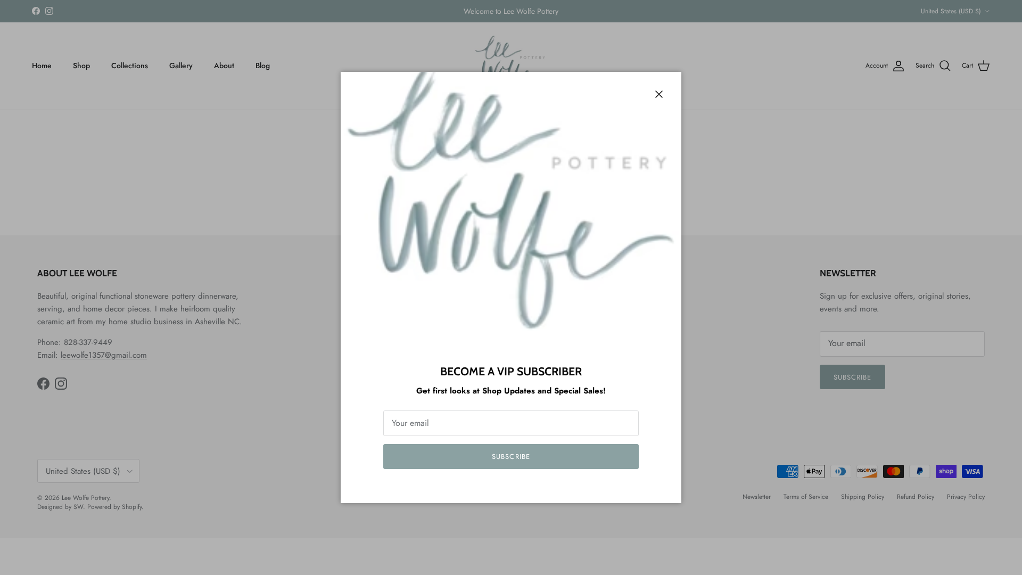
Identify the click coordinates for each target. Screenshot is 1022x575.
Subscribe (511, 456)
